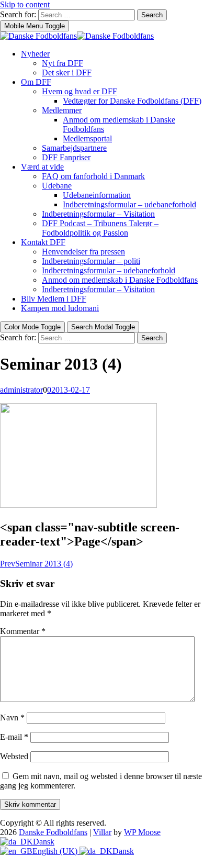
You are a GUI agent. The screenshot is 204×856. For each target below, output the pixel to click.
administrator (21, 389)
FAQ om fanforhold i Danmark (93, 176)
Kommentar (23, 631)
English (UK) (56, 851)
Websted (14, 756)
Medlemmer (62, 110)
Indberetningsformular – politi (91, 261)
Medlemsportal (87, 138)
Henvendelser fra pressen (83, 251)
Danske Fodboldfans (53, 832)
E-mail (14, 736)
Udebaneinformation (97, 195)
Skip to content (25, 4)
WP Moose (142, 832)
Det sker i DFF (67, 72)
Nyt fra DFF (62, 63)
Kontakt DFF (43, 242)
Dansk (43, 841)
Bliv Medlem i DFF (53, 298)
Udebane (57, 185)
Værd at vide (42, 166)
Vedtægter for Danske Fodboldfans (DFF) (132, 100)
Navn (12, 717)
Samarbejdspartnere (74, 147)
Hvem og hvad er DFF (79, 91)
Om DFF (36, 81)
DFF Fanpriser (66, 157)
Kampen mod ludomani (60, 308)
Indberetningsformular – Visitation (98, 213)
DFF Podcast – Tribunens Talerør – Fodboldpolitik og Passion (100, 228)
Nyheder (35, 53)
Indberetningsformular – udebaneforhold (129, 204)
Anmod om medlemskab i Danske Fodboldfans (120, 279)
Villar (102, 832)
